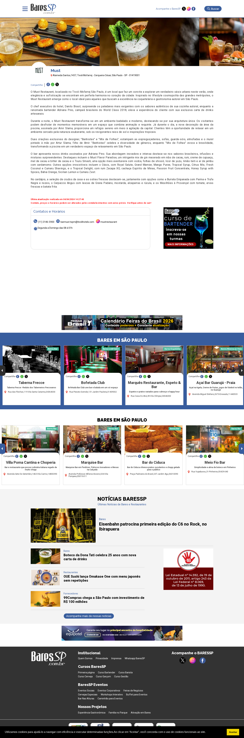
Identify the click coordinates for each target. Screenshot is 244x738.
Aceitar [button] (233, 732)
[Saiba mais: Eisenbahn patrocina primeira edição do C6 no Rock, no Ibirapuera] (63, 541)
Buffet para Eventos (136, 694)
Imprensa (116, 658)
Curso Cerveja (85, 676)
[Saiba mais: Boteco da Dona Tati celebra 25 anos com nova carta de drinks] (45, 563)
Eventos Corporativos (109, 690)
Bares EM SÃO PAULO (122, 340)
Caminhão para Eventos (110, 698)
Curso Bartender (106, 672)
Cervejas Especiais (87, 694)
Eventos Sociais (86, 690)
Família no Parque (118, 712)
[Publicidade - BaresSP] (188, 228)
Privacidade (102, 658)
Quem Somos (85, 658)
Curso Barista (126, 672)
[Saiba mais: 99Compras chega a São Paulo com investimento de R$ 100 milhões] (45, 605)
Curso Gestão (121, 676)
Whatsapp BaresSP (135, 658)
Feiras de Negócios (133, 690)
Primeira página (86, 672)
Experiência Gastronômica (91, 712)
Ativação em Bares (141, 712)
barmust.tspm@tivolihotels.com (77, 222)
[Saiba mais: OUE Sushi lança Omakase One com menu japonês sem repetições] (45, 584)
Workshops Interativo (112, 694)
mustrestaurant (108, 222)
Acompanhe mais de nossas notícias (88, 616)
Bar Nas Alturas (86, 698)
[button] (206, 732)
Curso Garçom (103, 676)
